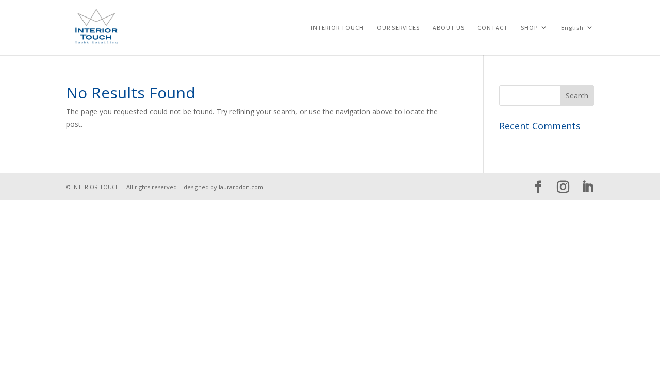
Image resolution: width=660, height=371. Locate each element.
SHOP (529, 27)
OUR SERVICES (398, 27)
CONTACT (492, 27)
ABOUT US (449, 27)
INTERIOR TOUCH (337, 27)
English (572, 27)
